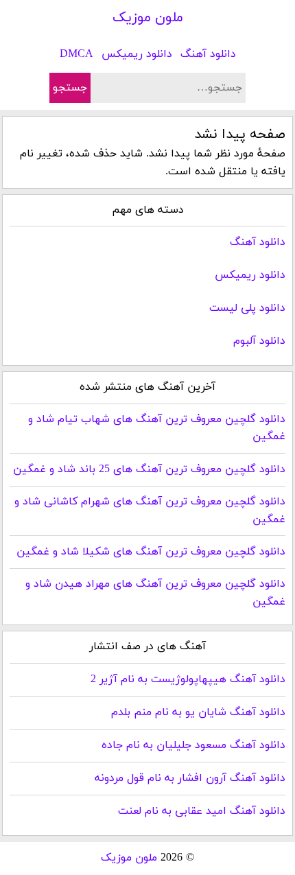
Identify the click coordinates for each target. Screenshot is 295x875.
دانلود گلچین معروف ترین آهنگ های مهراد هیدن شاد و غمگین (155, 592)
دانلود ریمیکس (137, 54)
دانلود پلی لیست (247, 308)
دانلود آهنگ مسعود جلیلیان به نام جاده (193, 745)
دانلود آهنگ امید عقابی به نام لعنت (201, 811)
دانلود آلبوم (259, 341)
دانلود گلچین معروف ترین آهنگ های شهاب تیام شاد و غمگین (156, 428)
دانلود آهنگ (208, 54)
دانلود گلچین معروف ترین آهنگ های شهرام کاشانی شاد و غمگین (149, 510)
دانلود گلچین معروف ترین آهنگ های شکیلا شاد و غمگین (150, 551)
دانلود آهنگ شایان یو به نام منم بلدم (198, 712)
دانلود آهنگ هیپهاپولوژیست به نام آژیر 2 (188, 679)
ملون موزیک (148, 17)
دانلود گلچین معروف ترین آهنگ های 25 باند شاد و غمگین (149, 469)
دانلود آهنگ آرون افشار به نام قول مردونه (190, 778)
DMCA (76, 54)
